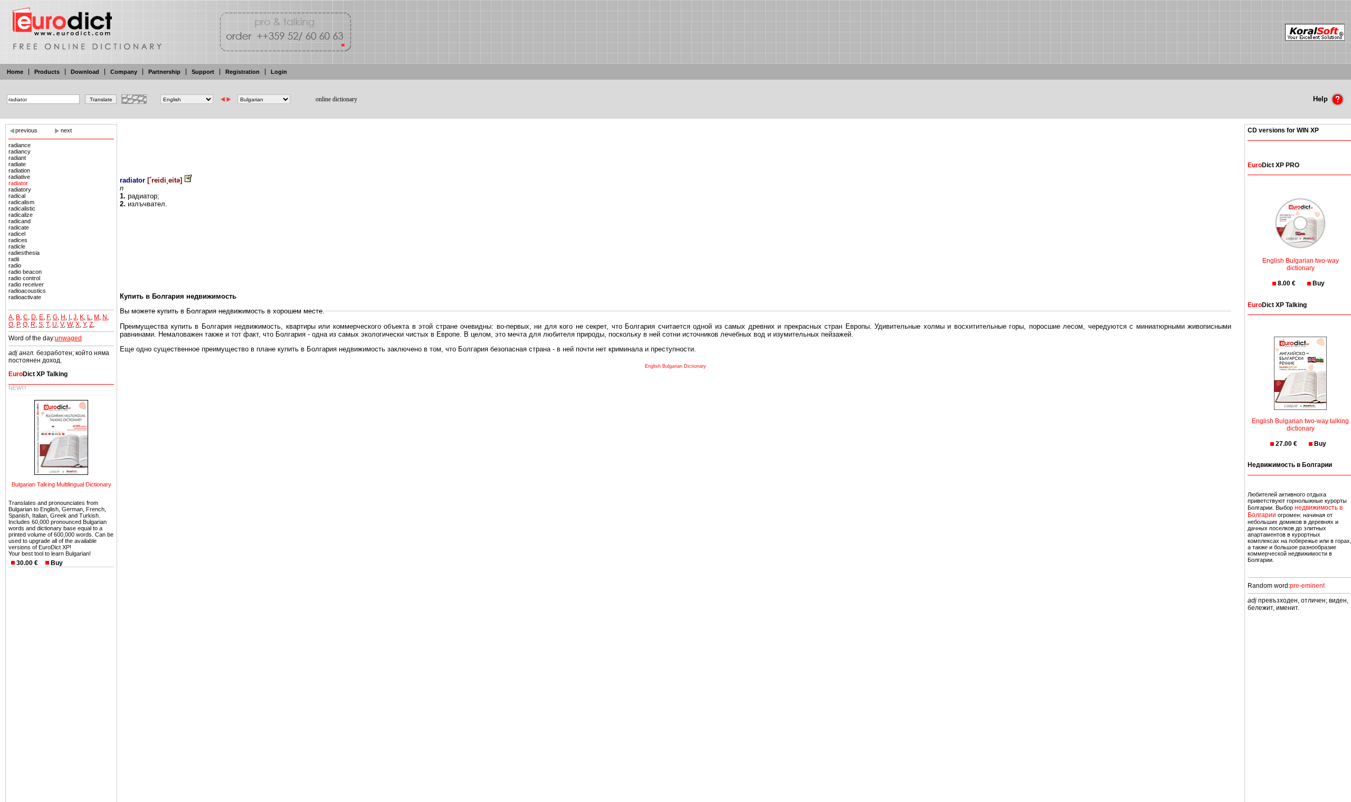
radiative (19, 177)
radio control (24, 278)
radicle (16, 246)
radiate (17, 164)
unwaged (68, 338)
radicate (18, 227)
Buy (57, 563)
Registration (242, 72)
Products (47, 72)
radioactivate (24, 297)
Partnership (164, 72)
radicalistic (21, 208)
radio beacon (25, 272)
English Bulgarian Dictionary (675, 366)
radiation (19, 170)
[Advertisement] (675, 142)
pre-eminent (1307, 585)
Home (15, 72)
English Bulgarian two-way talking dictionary (1300, 424)
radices (17, 240)
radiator (18, 183)
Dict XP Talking (38, 374)
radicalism (21, 202)
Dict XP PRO (1273, 165)
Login (279, 72)
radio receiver (26, 284)
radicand (19, 221)
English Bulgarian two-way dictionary (1300, 264)
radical (16, 196)
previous (26, 130)
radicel (16, 234)
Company (123, 72)
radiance (19, 145)
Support (203, 72)
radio (14, 265)
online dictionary (336, 99)
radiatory (19, 189)
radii (13, 259)
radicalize (20, 215)
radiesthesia (24, 253)
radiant (17, 158)
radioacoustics (27, 291)
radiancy (19, 151)
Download (85, 72)
